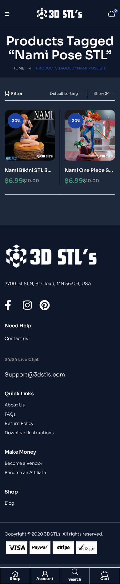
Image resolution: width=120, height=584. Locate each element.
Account (45, 578)
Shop (15, 578)
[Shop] (15, 574)
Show (99, 93)
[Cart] (105, 574)
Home (18, 68)
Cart (104, 578)
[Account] (45, 574)
